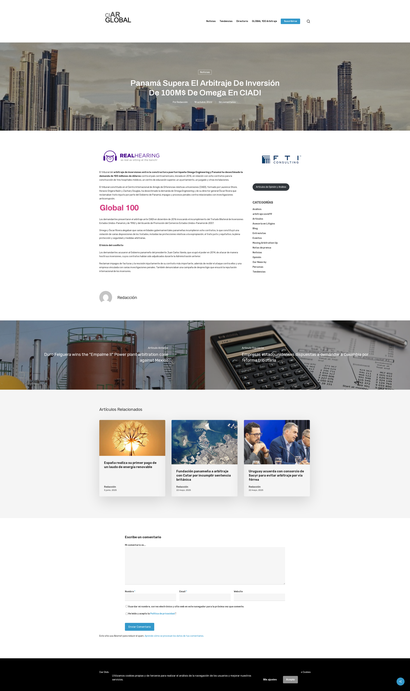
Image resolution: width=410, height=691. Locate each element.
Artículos (258, 219)
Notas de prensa (262, 247)
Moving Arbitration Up (265, 243)
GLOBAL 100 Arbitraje (264, 21)
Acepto (290, 679)
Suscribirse (290, 21)
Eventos (257, 238)
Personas (258, 267)
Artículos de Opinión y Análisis (271, 187)
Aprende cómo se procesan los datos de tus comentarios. (174, 636)
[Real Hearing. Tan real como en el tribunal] (131, 164)
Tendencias (226, 21)
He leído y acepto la (152, 613)
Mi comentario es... (135, 545)
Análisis (257, 209)
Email (183, 591)
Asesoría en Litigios (264, 223)
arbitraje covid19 (262, 214)
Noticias (211, 21)
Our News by (259, 262)
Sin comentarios (227, 102)
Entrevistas (259, 233)
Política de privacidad (162, 613)
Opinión (257, 257)
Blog (255, 228)
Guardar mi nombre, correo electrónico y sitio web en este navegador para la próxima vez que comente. (186, 606)
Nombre (130, 591)
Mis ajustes (270, 679)
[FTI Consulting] (282, 171)
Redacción (182, 102)
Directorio (242, 21)
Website (238, 591)
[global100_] (119, 213)
